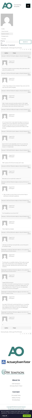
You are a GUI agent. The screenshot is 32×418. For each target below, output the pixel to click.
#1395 (29, 251)
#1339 (29, 293)
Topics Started (4, 31)
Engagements (4, 36)
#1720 (29, 233)
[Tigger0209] (7, 20)
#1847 (29, 151)
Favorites (3, 38)
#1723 (29, 217)
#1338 (29, 313)
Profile (3, 28)
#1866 (29, 57)
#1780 (29, 202)
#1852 (29, 132)
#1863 (29, 74)
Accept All (27, 415)
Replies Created (5, 33)
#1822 (29, 167)
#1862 (29, 92)
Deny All (4, 415)
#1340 (29, 271)
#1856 (29, 111)
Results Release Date (24, 56)
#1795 (29, 183)
